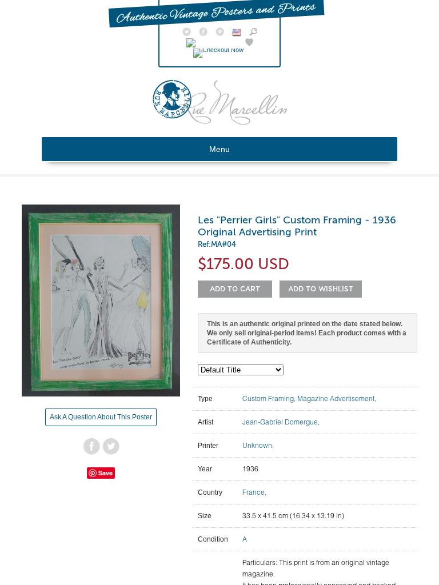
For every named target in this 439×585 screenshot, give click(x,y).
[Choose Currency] (236, 34)
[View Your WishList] (249, 43)
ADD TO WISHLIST (320, 289)
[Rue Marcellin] (220, 121)
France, (254, 492)
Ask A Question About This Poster (101, 417)
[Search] (253, 33)
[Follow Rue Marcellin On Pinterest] (220, 33)
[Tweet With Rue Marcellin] (186, 33)
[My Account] (211, 43)
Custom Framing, (269, 398)
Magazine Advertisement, (336, 398)
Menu (219, 149)
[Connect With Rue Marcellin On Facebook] (203, 33)
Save (105, 472)
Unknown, (258, 445)
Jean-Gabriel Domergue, (281, 422)
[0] (219, 49)
